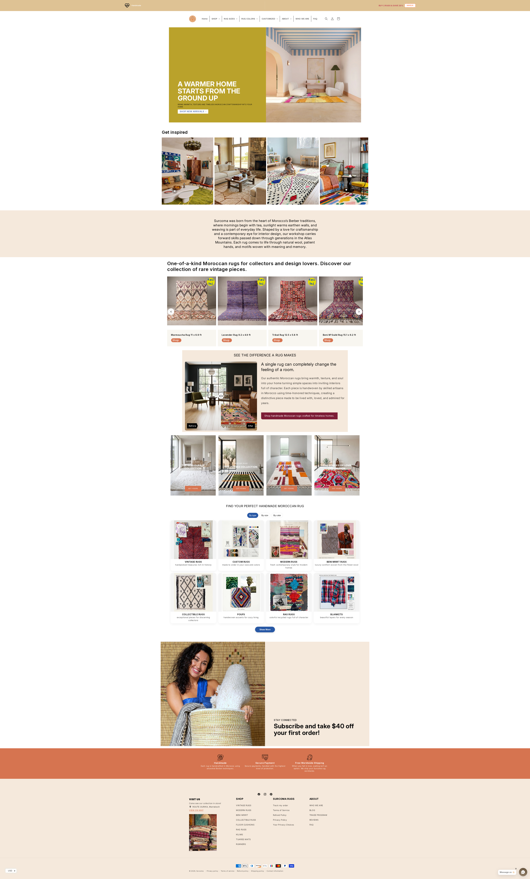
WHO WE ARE (316, 805)
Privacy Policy (280, 820)
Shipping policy (257, 871)
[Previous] (171, 311)
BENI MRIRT (242, 815)
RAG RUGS (241, 829)
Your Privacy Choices (283, 825)
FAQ (311, 825)
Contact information (275, 871)
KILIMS (239, 834)
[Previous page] (165, 171)
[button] (326, 19)
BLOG (312, 810)
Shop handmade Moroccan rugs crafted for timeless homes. (299, 415)
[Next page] (364, 171)
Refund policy (242, 871)
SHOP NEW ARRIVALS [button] (192, 111)
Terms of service (227, 871)
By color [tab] (277, 515)
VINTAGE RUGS (243, 805)
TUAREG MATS (243, 839)
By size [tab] (264, 515)
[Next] (359, 311)
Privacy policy (212, 871)
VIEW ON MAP (196, 810)
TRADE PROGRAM (318, 815)
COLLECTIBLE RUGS (246, 820)
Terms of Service (281, 810)
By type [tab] (252, 515)
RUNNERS (241, 844)
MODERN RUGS (243, 810)
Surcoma (200, 871)
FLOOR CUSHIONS (245, 825)
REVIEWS (314, 820)
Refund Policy (280, 815)
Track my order (280, 805)
